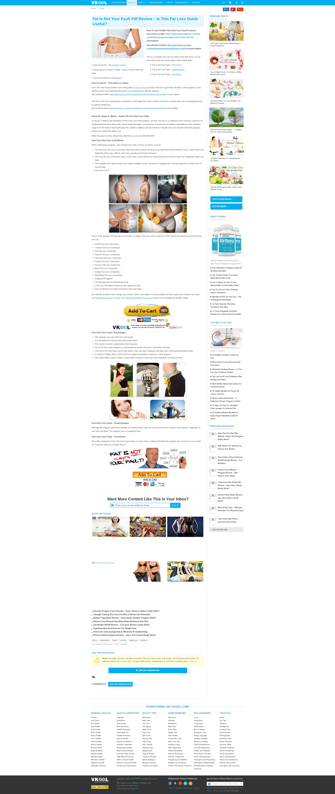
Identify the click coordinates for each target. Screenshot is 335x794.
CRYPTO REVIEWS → (223, 199)
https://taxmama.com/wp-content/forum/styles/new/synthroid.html (137, 108)
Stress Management (202, 757)
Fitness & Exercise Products (179, 766)
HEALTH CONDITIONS (128, 713)
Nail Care (172, 717)
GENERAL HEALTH (101, 713)
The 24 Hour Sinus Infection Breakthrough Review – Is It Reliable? (230, 460)
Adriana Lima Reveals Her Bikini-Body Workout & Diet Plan (121, 621)
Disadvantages (178, 69)
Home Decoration (227, 754)
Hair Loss (146, 732)
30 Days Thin (119, 298)
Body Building (104, 640)
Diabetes (120, 717)
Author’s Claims (119, 65)
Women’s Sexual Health (126, 763)
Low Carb (123, 640)
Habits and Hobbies (202, 751)
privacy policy (218, 791)
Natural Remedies (175, 754)
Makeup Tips (147, 748)
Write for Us (187, 788)
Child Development (202, 744)
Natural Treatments (176, 757)
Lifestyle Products (227, 748)
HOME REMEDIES (177, 713)
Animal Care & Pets (228, 763)
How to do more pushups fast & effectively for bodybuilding (120, 632)
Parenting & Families (202, 754)
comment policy (126, 661)
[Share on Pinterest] (233, 9)
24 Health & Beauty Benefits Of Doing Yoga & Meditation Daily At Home (224, 415)
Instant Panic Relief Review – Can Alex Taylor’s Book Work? (231, 497)
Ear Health (95, 723)
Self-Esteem (199, 726)
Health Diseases (123, 729)
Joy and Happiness (202, 748)
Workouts (144, 640)
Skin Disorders (123, 726)
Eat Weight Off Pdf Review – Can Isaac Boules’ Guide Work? (121, 625)
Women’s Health (98, 760)
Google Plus (134, 789)
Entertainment (225, 738)
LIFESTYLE (225, 713)
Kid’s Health (96, 732)
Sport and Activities (227, 757)
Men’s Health (96, 744)
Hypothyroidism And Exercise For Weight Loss (114, 628)
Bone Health (96, 735)
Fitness (114, 640)
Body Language (200, 735)
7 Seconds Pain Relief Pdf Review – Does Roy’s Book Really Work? (230, 485)
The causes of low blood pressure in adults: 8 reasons (225, 349)
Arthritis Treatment (124, 744)
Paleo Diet (146, 741)
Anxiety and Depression (126, 766)
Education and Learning (229, 766)
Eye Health (95, 726)
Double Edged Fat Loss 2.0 (140, 298)
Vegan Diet (172, 732)
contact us (193, 661)
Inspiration (198, 720)
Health (131, 3)
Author (125, 70)
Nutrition (171, 720)
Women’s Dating (201, 741)
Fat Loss (146, 723)
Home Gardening (227, 751)
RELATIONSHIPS (202, 713)
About (171, 788)
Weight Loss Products (177, 763)
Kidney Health (96, 754)
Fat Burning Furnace (103, 298)
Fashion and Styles (150, 766)
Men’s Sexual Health (125, 760)
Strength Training (98, 766)
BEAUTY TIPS (149, 713)
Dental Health (96, 748)
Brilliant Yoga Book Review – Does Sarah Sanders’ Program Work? (124, 618)
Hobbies (223, 723)
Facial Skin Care (175, 738)
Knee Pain (172, 729)
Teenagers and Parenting (204, 760)
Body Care (146, 729)
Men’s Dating (199, 729)
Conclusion (176, 74)
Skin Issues (121, 723)
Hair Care (146, 720)
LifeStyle (196, 3)
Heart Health (96, 741)
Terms (209, 791)
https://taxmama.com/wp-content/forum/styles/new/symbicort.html (138, 94)
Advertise (178, 788)
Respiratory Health (124, 748)
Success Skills (225, 744)
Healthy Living (174, 744)
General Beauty (148, 760)
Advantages (177, 65)
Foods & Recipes (149, 757)
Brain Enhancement (125, 751)
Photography (225, 735)
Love (196, 717)
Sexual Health (122, 738)
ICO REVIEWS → (220, 206)
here (119, 131)
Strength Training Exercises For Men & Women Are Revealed (121, 614)
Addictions (121, 720)
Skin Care (146, 735)
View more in (219, 530)
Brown (124, 644)
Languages (198, 723)
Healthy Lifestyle (201, 738)
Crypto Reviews (118, 3)
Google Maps (133, 786)
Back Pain (172, 726)
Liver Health (96, 738)
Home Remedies (155, 3)
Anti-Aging (146, 726)
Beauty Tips (147, 738)
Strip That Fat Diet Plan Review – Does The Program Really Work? (230, 436)
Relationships (181, 3)
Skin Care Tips (174, 741)
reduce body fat (141, 87)
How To (169, 3)
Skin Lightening (174, 748)
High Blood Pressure (125, 757)
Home (93, 8)
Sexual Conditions (124, 741)
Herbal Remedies (175, 751)
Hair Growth (147, 744)
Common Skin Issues (125, 754)
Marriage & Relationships (204, 763)
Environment (225, 732)
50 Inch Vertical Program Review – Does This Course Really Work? (124, 635)
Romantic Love (200, 732)
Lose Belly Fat (123, 732)
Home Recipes (226, 741)
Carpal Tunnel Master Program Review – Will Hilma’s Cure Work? (228, 472)
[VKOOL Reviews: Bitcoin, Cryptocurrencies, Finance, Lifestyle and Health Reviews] (100, 2)
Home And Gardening (229, 760)
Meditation (172, 723)
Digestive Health (97, 763)
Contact (196, 788)
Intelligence (224, 726)
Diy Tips (223, 720)
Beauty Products (149, 763)
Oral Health (95, 729)
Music (222, 717)
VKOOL (138, 778)
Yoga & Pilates (148, 754)
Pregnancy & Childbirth (177, 760)
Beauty (141, 3)
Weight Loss (134, 640)
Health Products (123, 735)
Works (119, 78)
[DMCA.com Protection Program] (100, 787)
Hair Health (172, 735)
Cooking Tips (225, 729)
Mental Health (96, 757)
